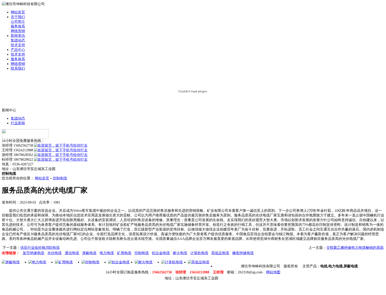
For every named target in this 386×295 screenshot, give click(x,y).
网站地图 (273, 272)
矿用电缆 (124, 253)
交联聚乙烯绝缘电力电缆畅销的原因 (355, 247)
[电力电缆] (37, 262)
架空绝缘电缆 (33, 253)
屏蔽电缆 (89, 253)
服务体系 (18, 26)
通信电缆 (72, 253)
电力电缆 (107, 253)
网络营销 (18, 31)
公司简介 (18, 21)
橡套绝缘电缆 (243, 253)
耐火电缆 (180, 253)
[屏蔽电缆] (11, 262)
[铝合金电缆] (119, 262)
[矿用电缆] (64, 262)
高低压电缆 (220, 253)
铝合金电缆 (161, 253)
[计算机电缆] (172, 262)
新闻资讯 (18, 35)
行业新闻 (18, 123)
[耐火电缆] (144, 262)
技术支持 (18, 45)
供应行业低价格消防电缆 (40, 247)
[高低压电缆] (198, 262)
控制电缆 (60, 178)
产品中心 (18, 50)
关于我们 (18, 17)
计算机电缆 (199, 253)
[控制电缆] (90, 262)
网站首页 (18, 12)
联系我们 (18, 68)
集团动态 (18, 40)
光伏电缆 (54, 253)
